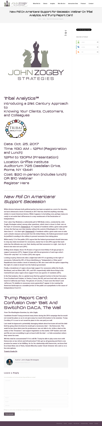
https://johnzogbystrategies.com (22, 362)
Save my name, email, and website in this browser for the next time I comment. (23, 409)
